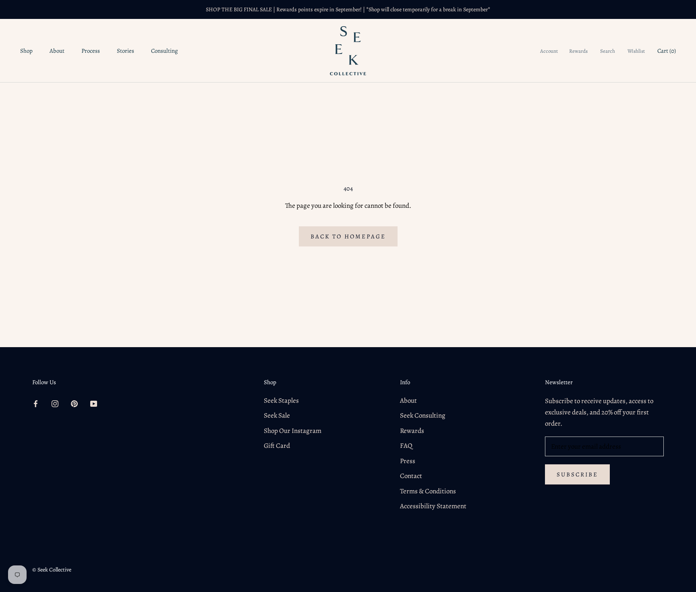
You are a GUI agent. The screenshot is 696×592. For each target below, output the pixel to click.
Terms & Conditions (428, 491)
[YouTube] (93, 403)
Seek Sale (277, 415)
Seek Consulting (422, 415)
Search (607, 51)
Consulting (164, 51)
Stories (125, 51)
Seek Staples (281, 400)
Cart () (666, 51)
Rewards (578, 51)
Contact (411, 475)
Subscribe (577, 474)
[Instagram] (55, 403)
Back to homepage (348, 236)
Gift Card (277, 445)
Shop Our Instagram (292, 430)
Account (549, 51)
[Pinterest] (74, 403)
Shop (26, 51)
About (57, 51)
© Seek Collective (51, 569)
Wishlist (636, 51)
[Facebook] (35, 403)
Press (407, 461)
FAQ (406, 445)
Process (90, 51)
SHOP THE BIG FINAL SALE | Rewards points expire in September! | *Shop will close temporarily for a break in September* (348, 9)
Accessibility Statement (433, 506)
